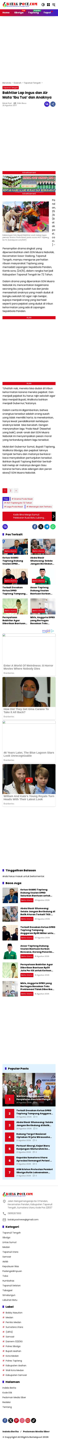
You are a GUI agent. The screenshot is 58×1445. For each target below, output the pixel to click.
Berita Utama (10, 551)
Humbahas (8, 1280)
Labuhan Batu (9, 1300)
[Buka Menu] (48, 5)
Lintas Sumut (9, 1242)
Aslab (5, 1261)
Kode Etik (7, 1392)
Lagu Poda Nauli (15, 506)
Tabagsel (7, 1290)
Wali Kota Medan (15, 1370)
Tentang (7, 1407)
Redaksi (6, 1402)
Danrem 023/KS (14, 1341)
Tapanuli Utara (10, 1251)
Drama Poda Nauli (23, 498)
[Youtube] (27, 1420)
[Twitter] (40, 526)
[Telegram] (46, 526)
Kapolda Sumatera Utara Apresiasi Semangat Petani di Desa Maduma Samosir (34, 1159)
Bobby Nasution (14, 1312)
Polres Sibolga (13, 1346)
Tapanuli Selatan (11, 1285)
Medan (6, 1247)
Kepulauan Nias (10, 1266)
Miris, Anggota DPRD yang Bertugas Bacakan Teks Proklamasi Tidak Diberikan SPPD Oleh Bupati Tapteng (42, 620)
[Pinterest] (16, 1420)
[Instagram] (22, 1420)
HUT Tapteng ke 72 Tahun (19, 502)
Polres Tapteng (14, 1360)
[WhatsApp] (53, 526)
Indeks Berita (9, 1387)
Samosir (6, 1256)
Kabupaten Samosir (16, 1375)
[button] (43, 5)
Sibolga (6, 1237)
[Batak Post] (20, 4)
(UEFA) (9, 1331)
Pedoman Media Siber (14, 1397)
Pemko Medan (13, 1322)
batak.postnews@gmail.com (23, 1219)
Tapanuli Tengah (10, 87)
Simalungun (8, 1295)
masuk (19, 876)
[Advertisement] (29, 48)
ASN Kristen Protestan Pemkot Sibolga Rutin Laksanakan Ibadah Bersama (34, 1171)
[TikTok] (33, 1420)
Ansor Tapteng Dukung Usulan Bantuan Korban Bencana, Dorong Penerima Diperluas (42, 590)
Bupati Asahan (13, 1351)
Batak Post (7, 103)
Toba (5, 1275)
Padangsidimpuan (12, 1271)
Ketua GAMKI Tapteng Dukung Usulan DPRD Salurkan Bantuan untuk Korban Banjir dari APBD (14, 560)
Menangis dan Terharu (40, 506)
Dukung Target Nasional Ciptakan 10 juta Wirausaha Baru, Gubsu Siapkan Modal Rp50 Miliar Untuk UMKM (33, 1136)
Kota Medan (12, 1355)
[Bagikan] (53, 104)
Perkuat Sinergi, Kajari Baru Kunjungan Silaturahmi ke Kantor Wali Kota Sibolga (33, 1147)
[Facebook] (34, 526)
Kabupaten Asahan (16, 1365)
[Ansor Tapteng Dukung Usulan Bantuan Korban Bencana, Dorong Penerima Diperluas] (43, 577)
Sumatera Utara (14, 1327)
